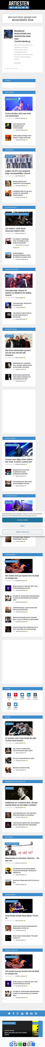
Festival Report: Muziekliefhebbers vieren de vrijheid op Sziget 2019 (22, 255)
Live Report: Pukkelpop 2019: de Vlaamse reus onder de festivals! (21, 241)
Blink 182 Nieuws (9, 1023)
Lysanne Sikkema (21, 259)
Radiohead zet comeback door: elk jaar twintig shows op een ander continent (22, 365)
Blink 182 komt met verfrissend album (15, 1034)
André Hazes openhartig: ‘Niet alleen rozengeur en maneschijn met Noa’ (22, 377)
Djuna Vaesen (20, 176)
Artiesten (9, 157)
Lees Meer (17, 63)
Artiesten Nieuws (20, 118)
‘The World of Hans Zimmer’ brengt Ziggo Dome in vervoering (22, 315)
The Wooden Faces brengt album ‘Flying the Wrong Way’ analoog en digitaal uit (24, 870)
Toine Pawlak (19, 298)
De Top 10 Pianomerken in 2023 (23, 758)
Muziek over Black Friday (21, 768)
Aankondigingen (11, 99)
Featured (9, 502)
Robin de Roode (20, 197)
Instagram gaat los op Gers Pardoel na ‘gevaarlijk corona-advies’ (22, 193)
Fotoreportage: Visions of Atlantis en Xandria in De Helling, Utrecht (18, 293)
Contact (31, 1041)
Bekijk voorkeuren (22, 532)
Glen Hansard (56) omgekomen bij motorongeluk (19, 126)
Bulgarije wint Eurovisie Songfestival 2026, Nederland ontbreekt (21, 472)
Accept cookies (22, 520)
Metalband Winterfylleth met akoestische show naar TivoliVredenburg (22, 36)
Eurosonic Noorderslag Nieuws (17, 214)
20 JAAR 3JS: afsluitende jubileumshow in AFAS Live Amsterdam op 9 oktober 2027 (26, 598)
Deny (22, 526)
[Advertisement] (22, 412)
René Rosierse (20, 233)
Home (13, 1041)
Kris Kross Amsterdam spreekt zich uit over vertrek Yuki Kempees (18, 352)
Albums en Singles (12, 844)
